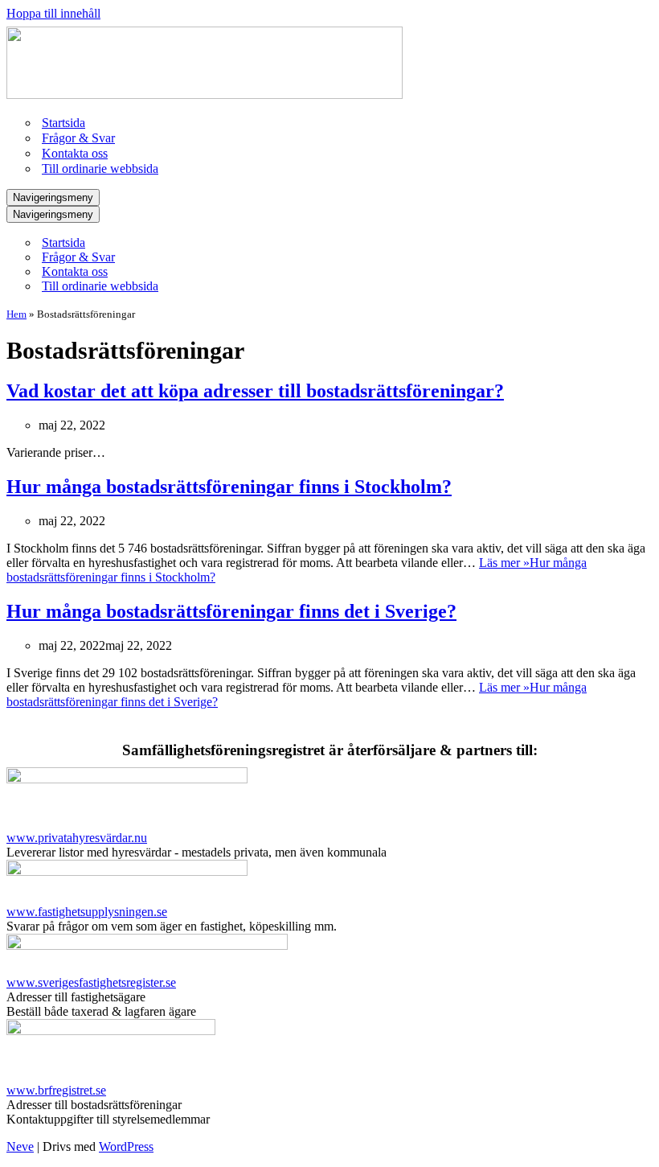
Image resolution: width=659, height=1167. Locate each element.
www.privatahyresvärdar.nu (76, 837)
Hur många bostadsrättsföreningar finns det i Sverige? (231, 611)
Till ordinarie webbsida (100, 168)
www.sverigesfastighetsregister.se (91, 982)
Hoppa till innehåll (53, 13)
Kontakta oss (75, 153)
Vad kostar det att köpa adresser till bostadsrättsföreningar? (255, 390)
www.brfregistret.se (56, 1090)
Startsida (63, 122)
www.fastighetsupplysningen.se (86, 911)
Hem (16, 314)
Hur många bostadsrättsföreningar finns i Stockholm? (229, 486)
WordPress (126, 1146)
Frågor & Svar (78, 138)
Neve (20, 1146)
